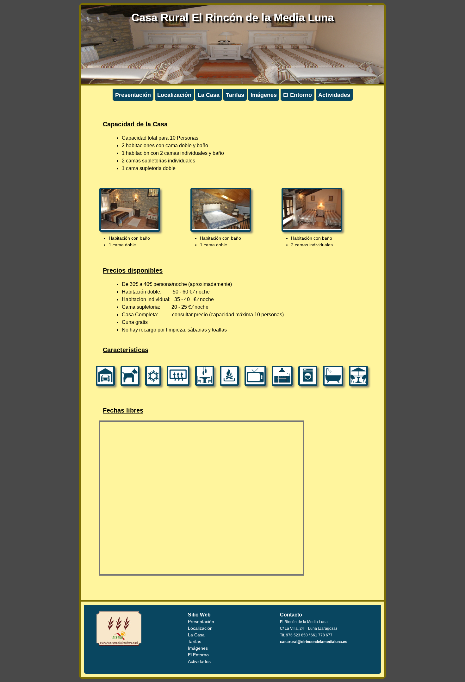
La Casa (209, 95)
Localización (174, 95)
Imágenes (264, 95)
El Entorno (297, 95)
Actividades (334, 95)
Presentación (133, 95)
